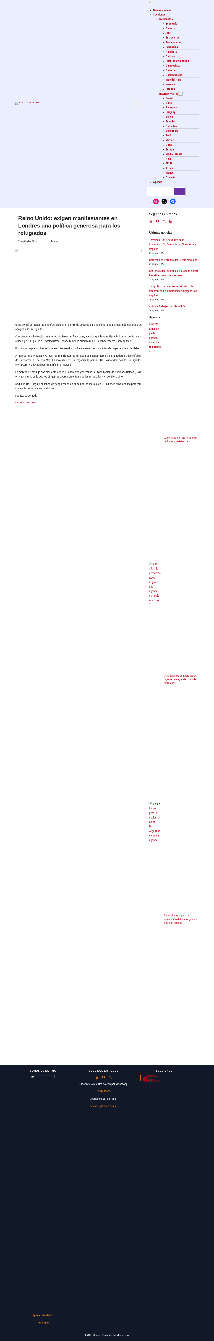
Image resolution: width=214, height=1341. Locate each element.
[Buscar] (179, 191)
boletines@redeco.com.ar (103, 1106)
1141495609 (104, 1091)
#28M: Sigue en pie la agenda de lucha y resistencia (180, 439)
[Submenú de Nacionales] (175, 19)
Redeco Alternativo (102, 1335)
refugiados (20, 402)
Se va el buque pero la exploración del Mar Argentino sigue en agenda (180, 919)
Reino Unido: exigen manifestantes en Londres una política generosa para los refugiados (69, 225)
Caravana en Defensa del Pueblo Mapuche (173, 259)
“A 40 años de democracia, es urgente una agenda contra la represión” (180, 679)
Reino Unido (31, 402)
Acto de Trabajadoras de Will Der (167, 306)
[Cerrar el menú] (150, 2)
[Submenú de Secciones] (168, 14)
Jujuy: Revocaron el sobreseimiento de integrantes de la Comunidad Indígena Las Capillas (173, 291)
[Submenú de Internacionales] (180, 94)
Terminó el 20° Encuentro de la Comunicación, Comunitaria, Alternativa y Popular (172, 244)
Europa (54, 241)
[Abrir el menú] (138, 103)
